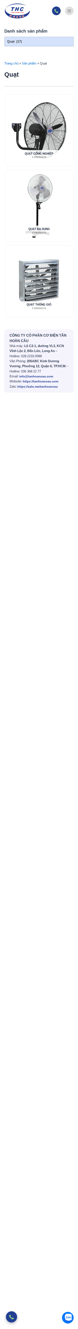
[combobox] (39, 41)
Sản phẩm (29, 63)
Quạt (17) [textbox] (14, 41)
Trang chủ (11, 63)
